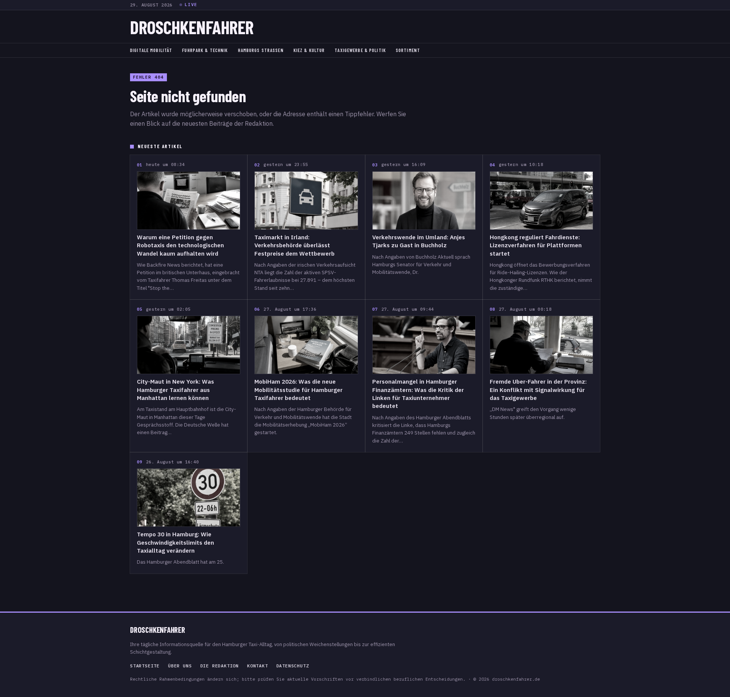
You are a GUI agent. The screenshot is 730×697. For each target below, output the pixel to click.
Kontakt (257, 666)
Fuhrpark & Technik (205, 50)
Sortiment (408, 50)
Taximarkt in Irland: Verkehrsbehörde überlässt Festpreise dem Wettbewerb (294, 245)
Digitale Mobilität (151, 50)
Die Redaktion (219, 666)
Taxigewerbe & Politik (360, 50)
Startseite (145, 666)
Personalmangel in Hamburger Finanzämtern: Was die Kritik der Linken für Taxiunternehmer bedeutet (418, 393)
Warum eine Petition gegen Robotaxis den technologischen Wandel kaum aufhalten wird (180, 245)
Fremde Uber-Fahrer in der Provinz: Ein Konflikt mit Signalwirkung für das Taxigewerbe (538, 389)
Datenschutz (292, 666)
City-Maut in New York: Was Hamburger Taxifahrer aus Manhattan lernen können (175, 389)
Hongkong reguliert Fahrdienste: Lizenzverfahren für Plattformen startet (536, 245)
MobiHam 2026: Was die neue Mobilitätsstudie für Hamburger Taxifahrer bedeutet (298, 389)
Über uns (180, 666)
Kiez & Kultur (309, 50)
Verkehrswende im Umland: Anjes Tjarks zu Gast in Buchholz (418, 241)
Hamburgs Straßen (261, 50)
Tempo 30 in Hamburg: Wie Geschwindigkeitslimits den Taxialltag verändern (175, 542)
